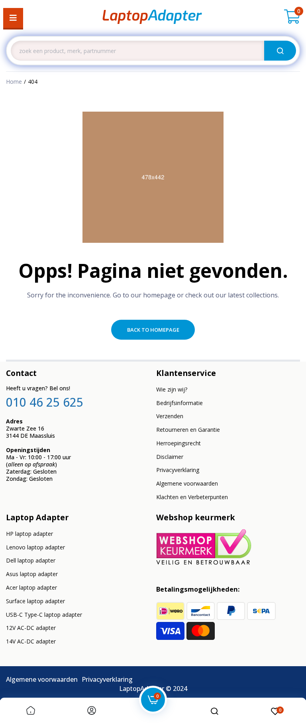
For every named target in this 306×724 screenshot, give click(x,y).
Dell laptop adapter (30, 560)
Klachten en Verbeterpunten (192, 497)
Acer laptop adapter (31, 587)
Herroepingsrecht (178, 443)
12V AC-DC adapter (31, 628)
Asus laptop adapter (32, 574)
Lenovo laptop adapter (35, 547)
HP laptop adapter (29, 533)
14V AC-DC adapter (31, 641)
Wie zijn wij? (171, 389)
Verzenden (169, 416)
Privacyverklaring (177, 470)
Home (14, 81)
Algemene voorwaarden (187, 483)
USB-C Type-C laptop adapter (44, 614)
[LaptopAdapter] (152, 18)
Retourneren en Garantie (188, 429)
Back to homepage (153, 329)
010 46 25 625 (44, 402)
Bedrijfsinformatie (179, 403)
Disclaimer (169, 456)
